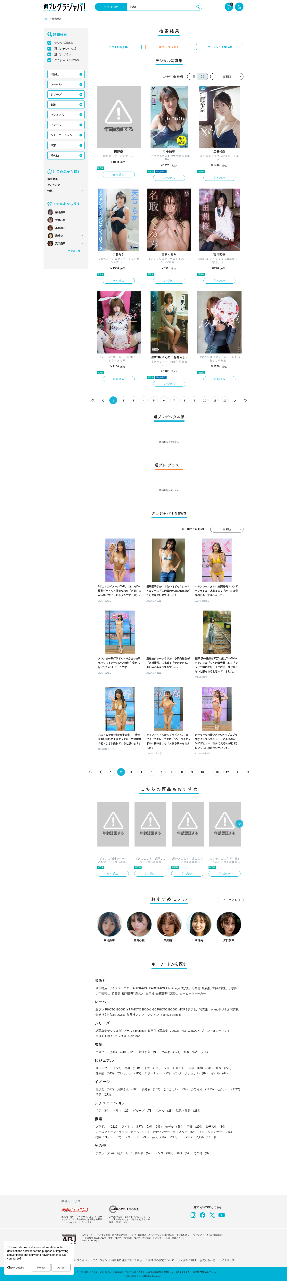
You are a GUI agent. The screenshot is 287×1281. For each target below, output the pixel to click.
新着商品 (52, 178)
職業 (53, 145)
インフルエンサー (216, 1131)
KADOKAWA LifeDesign (164, 988)
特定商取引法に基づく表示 (126, 1260)
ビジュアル (57, 114)
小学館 (232, 988)
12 (224, 400)
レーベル (56, 84)
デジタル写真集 (63, 42)
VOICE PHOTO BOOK (185, 1030)
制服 (128, 1052)
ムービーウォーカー (193, 993)
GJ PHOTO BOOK (164, 1009)
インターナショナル (191, 1073)
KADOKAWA (139, 988)
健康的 (105, 1073)
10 (204, 400)
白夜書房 (162, 993)
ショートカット (179, 1068)
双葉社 (173, 993)
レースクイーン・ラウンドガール (123, 1131)
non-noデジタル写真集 (224, 1009)
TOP (46, 19)
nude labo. (134, 1036)
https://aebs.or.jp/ (90, 1240)
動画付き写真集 (158, 1030)
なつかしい (176, 1089)
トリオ (122, 1110)
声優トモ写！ (104, 1036)
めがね (172, 1052)
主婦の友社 (219, 988)
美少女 (105, 1089)
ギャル (220, 1073)
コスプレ (107, 1052)
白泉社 (150, 993)
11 (214, 400)
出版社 (55, 74)
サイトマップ (226, 1260)
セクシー (229, 1089)
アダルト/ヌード (205, 1137)
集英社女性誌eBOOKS (110, 1014)
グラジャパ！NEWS (66, 60)
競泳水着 (149, 1052)
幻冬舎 (196, 988)
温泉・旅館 (189, 1110)
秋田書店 (101, 988)
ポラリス (120, 1036)
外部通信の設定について (160, 1260)
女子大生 (216, 1126)
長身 (224, 1068)
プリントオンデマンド (215, 1030)
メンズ (165, 1153)
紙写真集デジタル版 (108, 1030)
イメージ (56, 124)
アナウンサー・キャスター (174, 1131)
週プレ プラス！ (64, 54)
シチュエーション (61, 135)
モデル (175, 1126)
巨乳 (134, 1068)
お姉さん (128, 1089)
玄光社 (185, 988)
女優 (154, 1126)
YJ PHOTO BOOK (139, 1009)
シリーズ (56, 94)
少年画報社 (102, 993)
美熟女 (152, 1089)
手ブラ (105, 1153)
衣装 (53, 104)
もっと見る (230, 899)
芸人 (160, 1137)
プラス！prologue (134, 1030)
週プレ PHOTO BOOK (110, 1009)
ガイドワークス (119, 988)
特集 (50, 190)
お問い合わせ (207, 1260)
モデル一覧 (74, 251)
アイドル (133, 1126)
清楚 (104, 1094)
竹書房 (116, 993)
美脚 (205, 1068)
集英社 (206, 988)
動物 (184, 1153)
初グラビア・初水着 (135, 1153)
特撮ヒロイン (109, 1137)
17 (227, 772)
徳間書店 (128, 993)
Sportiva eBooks (171, 1014)
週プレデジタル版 (65, 48)
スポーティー (158, 1073)
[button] (239, 824)
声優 (195, 1126)
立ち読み (119, 174)
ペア (103, 1110)
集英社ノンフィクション (143, 1014)
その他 (55, 155)
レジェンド (137, 1137)
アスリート (181, 1137)
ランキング (53, 184)
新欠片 (139, 993)
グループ (143, 1110)
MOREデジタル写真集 (193, 1009)
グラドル (107, 1126)
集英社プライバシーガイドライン (88, 1260)
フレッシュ (130, 1073)
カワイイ (203, 1089)
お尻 (153, 1068)
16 (217, 772)
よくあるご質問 (187, 1260)
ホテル (165, 1110)
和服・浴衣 (196, 1052)
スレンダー (109, 1068)
